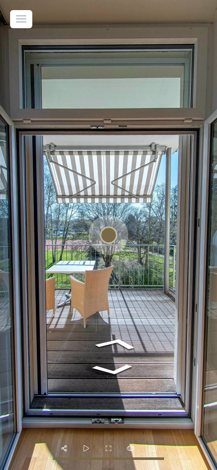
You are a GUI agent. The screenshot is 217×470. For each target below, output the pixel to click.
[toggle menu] (21, 19)
